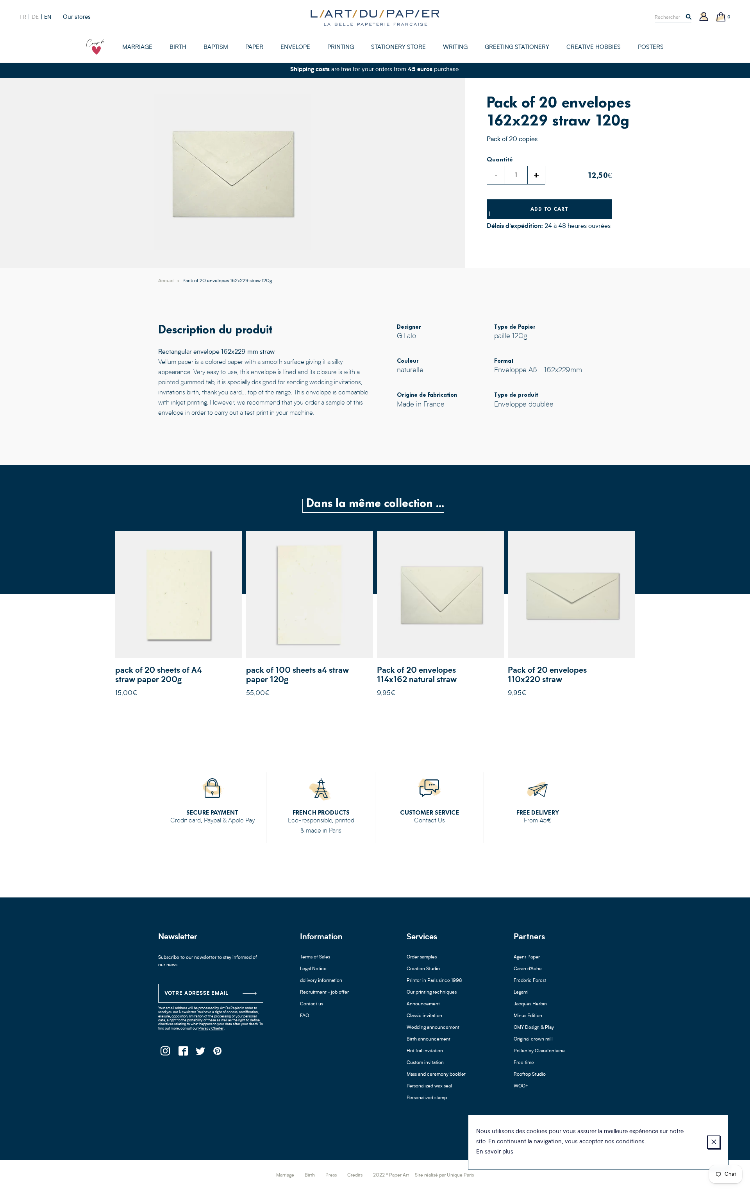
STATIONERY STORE (398, 47)
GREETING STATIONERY (517, 47)
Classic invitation (424, 1016)
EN (47, 17)
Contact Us (429, 821)
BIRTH (178, 47)
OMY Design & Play (534, 1027)
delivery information (321, 980)
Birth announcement (428, 1039)
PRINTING (340, 47)
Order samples (422, 957)
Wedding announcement (433, 1027)
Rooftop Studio (530, 1074)
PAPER (254, 47)
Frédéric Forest (530, 980)
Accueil (166, 281)
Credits (354, 1175)
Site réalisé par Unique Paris (444, 1175)
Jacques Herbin (530, 1004)
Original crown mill (533, 1039)
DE (35, 17)
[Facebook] (182, 1053)
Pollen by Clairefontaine (539, 1051)
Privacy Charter (210, 1028)
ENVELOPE (295, 47)
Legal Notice (313, 969)
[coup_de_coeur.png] (95, 47)
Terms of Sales (315, 957)
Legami (521, 992)
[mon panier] (721, 17)
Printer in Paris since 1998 (434, 980)
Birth (310, 1175)
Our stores (77, 17)
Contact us (311, 1004)
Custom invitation (425, 1062)
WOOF (521, 1086)
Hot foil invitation (425, 1051)
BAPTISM (216, 47)
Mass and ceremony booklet (436, 1074)
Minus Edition (528, 1016)
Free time (524, 1062)
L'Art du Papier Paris (375, 17)
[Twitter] (200, 1053)
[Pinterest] (218, 1053)
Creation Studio (423, 969)
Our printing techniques (432, 992)
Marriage (285, 1175)
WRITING (455, 47)
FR (23, 17)
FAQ (304, 1016)
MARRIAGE (137, 47)
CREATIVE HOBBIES (593, 47)
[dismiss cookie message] (713, 1142)
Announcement (423, 1004)
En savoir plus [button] (494, 1152)
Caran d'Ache (528, 969)
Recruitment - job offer (324, 992)
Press (331, 1175)
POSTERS (651, 47)
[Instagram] (165, 1053)
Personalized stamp (427, 1098)
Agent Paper (527, 957)
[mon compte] (704, 17)
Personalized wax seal (429, 1086)
